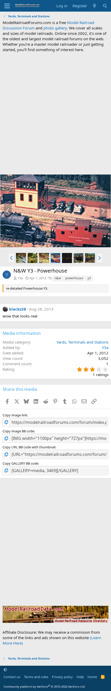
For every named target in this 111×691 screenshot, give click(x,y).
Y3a (20, 278)
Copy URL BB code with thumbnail (29, 447)
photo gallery (55, 27)
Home (92, 676)
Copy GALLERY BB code (20, 463)
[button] (11, 258)
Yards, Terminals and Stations (82, 342)
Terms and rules (36, 676)
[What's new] (95, 6)
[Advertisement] (55, 113)
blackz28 (17, 309)
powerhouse (74, 278)
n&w (57, 278)
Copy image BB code (18, 431)
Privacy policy (62, 676)
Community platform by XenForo (44, 686)
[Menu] (7, 6)
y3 (89, 278)
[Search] (105, 6)
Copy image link (15, 415)
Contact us (12, 676)
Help (80, 676)
